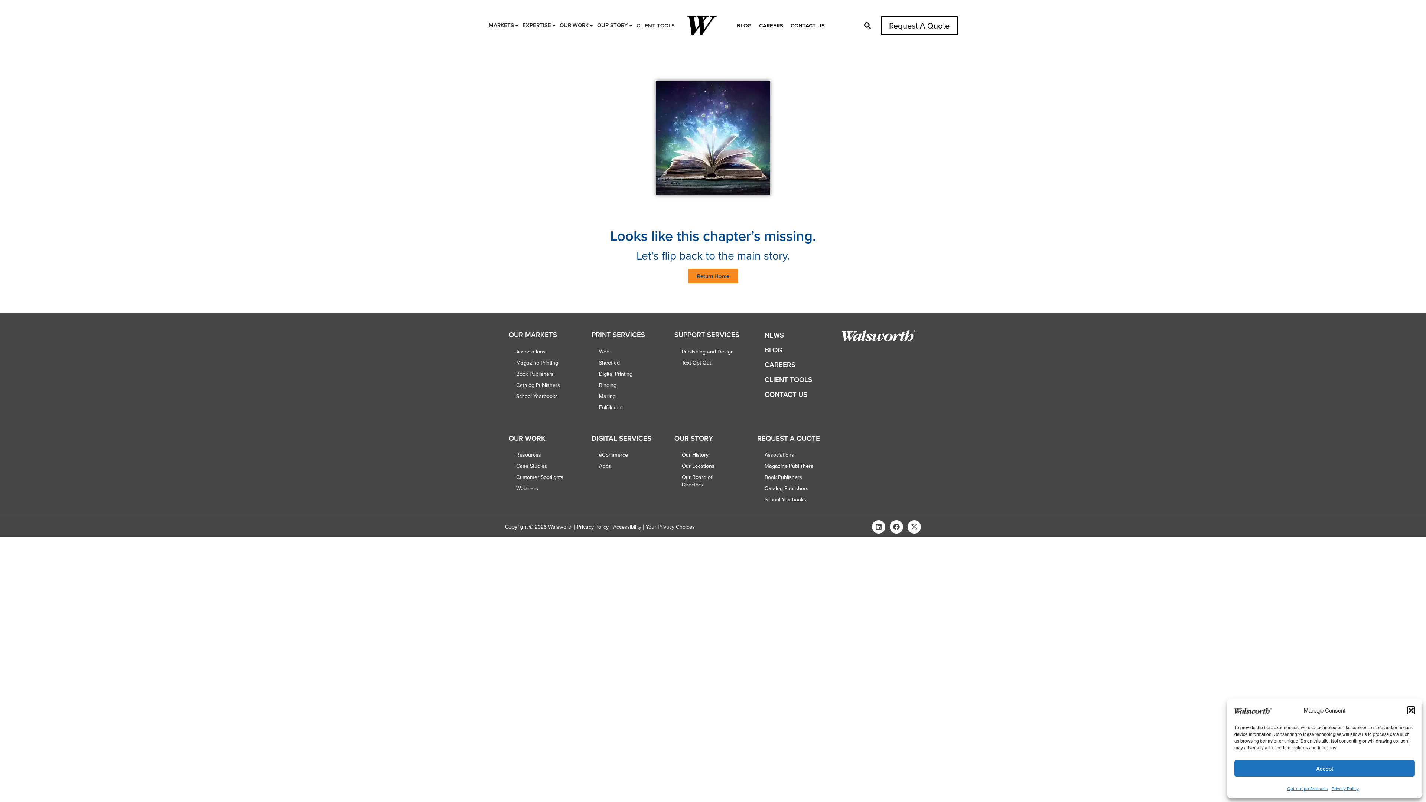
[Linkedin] (878, 527)
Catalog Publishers (538, 385)
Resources (528, 455)
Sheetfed (609, 362)
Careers (771, 25)
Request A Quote (919, 25)
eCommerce (613, 455)
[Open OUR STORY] (631, 25)
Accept (1324, 768)
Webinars (527, 488)
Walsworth (560, 527)
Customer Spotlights (539, 477)
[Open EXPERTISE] (554, 25)
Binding (607, 385)
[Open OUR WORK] (591, 25)
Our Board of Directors (697, 480)
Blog (744, 25)
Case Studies (531, 466)
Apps (605, 466)
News (774, 335)
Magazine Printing (537, 362)
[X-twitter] (914, 527)
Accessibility (627, 527)
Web (604, 351)
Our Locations (698, 466)
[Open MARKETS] (517, 25)
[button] (1411, 710)
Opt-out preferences (1307, 788)
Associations (531, 351)
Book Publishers (535, 374)
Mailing (607, 396)
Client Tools (788, 380)
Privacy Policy (1345, 788)
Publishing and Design (708, 351)
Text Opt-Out (696, 362)
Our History (695, 455)
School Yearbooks (537, 396)
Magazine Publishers (789, 466)
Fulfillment (611, 407)
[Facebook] (896, 527)
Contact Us (808, 25)
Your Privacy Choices (670, 527)
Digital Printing (615, 374)
